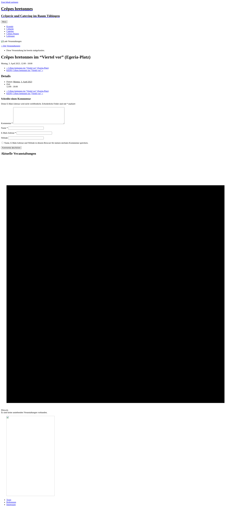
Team (8, 500)
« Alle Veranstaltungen (10, 46)
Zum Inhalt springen (9, 2)
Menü (4, 22)
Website (4, 138)
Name (4, 128)
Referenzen (11, 502)
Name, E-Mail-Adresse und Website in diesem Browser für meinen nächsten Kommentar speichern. (46, 143)
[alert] (115, 286)
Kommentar (7, 123)
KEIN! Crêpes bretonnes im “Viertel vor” (24, 70)
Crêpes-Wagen (12, 34)
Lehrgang (10, 36)
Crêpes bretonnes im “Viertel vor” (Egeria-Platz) (27, 68)
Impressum (11, 504)
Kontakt (9, 26)
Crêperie (10, 29)
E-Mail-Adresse (8, 133)
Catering (10, 31)
